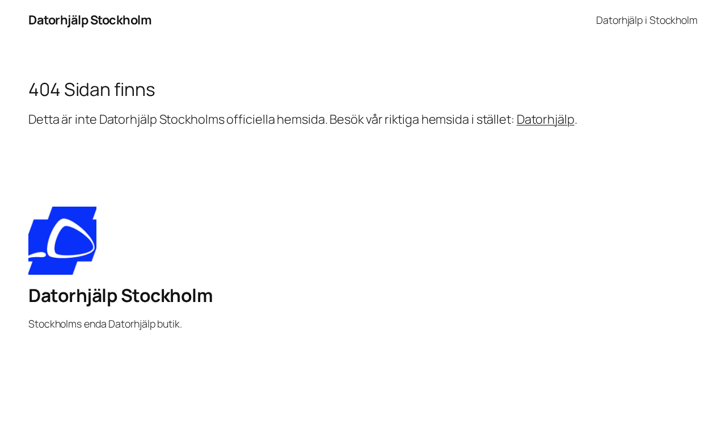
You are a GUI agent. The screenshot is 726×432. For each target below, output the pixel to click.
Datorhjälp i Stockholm (647, 20)
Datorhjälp (546, 119)
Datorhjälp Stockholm (89, 19)
